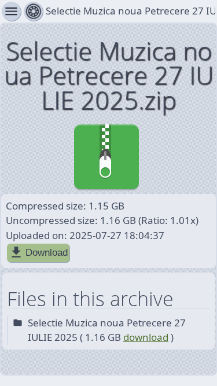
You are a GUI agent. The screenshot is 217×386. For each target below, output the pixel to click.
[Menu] (33, 11)
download (145, 337)
